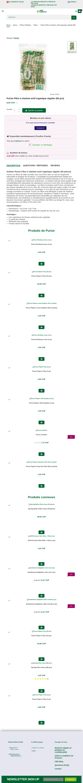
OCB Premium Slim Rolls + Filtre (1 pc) (41, 540)
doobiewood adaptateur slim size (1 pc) (41, 572)
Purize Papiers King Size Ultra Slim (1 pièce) (41, 466)
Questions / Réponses (35, 165)
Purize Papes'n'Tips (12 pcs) (41, 276)
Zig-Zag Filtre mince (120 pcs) (41, 667)
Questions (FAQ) (62, 765)
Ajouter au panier (35, 110)
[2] (38, 679)
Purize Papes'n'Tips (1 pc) (41, 371)
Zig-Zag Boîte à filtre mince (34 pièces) (41, 509)
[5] (45, 679)
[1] (36, 679)
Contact (73, 2)
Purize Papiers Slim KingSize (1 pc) (41, 403)
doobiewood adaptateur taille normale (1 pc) (41, 604)
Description (13, 165)
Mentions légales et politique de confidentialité (63, 750)
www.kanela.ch (16, 756)
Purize (16, 38)
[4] (43, 679)
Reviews (55, 165)
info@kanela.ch (14, 754)
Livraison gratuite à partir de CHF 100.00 (44, 5)
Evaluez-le (40, 128)
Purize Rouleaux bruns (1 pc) (41, 244)
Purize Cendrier (41, 434)
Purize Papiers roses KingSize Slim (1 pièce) (41, 308)
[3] (40, 679)
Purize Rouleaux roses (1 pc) (41, 339)
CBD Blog (59, 762)
